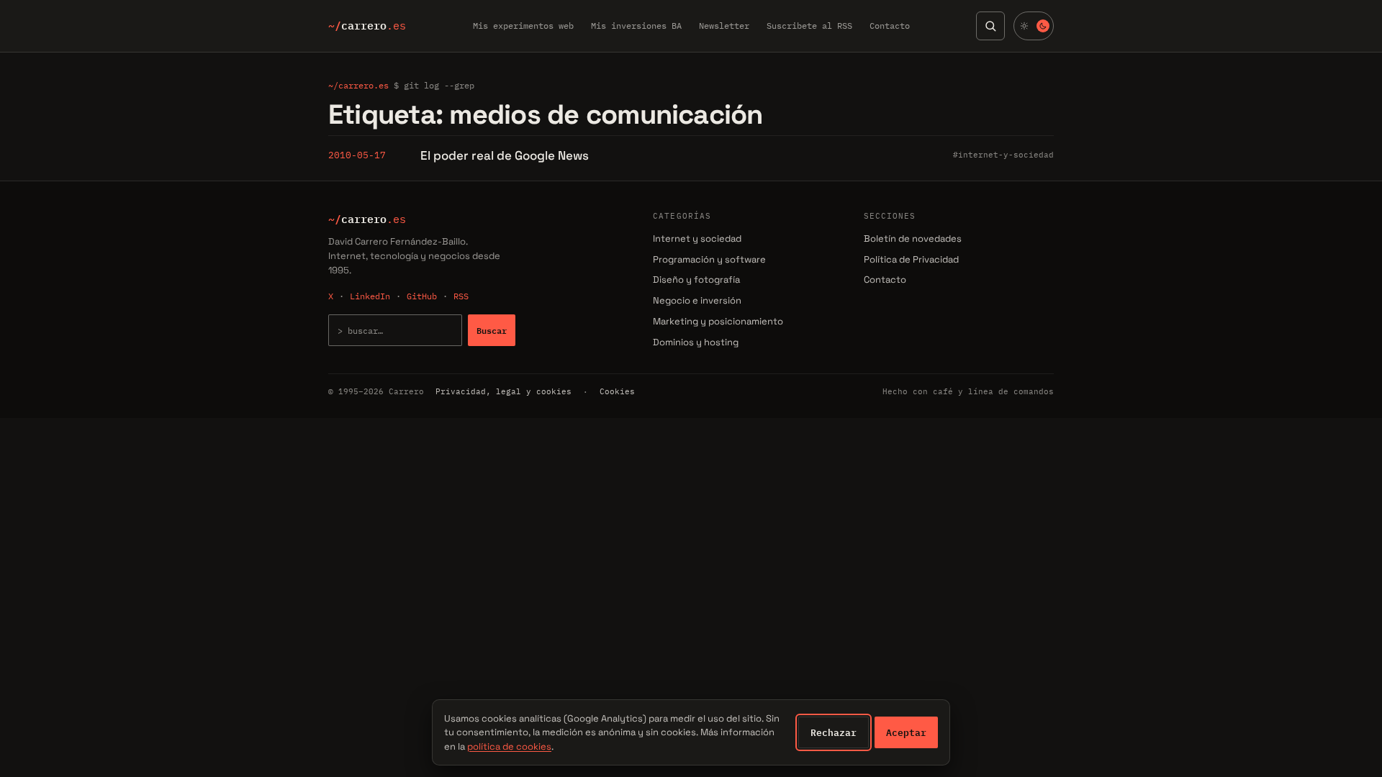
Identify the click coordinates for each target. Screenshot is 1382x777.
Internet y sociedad (697, 238)
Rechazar (833, 732)
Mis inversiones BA (636, 25)
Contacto (890, 25)
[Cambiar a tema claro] (1033, 26)
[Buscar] (990, 26)
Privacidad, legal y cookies (503, 391)
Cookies (617, 391)
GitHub (422, 296)
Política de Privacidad (911, 259)
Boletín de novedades (913, 238)
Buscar (492, 330)
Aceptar (906, 732)
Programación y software (709, 259)
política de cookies (509, 746)
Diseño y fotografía (696, 279)
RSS (461, 296)
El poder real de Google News (504, 155)
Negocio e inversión (697, 300)
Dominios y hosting (696, 342)
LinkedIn (370, 296)
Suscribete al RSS (809, 25)
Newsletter (724, 25)
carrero (367, 26)
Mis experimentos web (523, 25)
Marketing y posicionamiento (718, 321)
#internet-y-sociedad (1003, 155)
